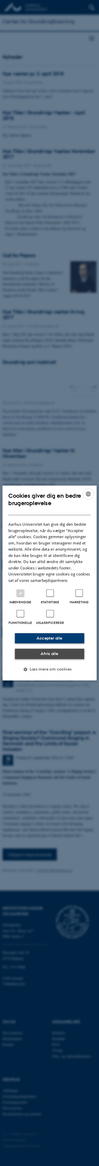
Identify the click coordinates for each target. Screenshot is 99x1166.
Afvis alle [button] (49, 653)
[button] (49, 669)
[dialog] (50, 583)
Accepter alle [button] (49, 638)
